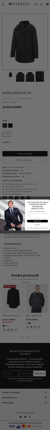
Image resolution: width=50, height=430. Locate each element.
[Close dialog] (48, 201)
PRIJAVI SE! (37, 221)
